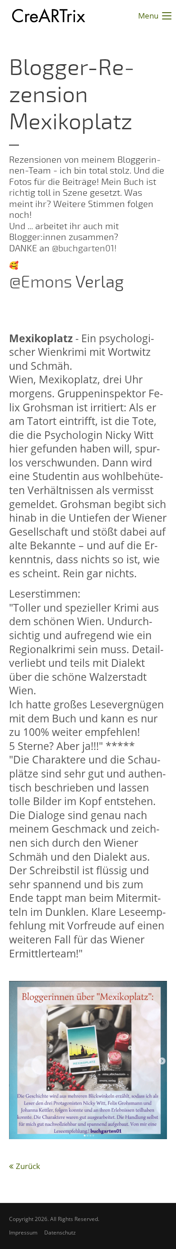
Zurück (28, 1166)
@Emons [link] (40, 282)
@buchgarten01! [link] (84, 248)
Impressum (23, 1232)
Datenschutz (60, 1232)
